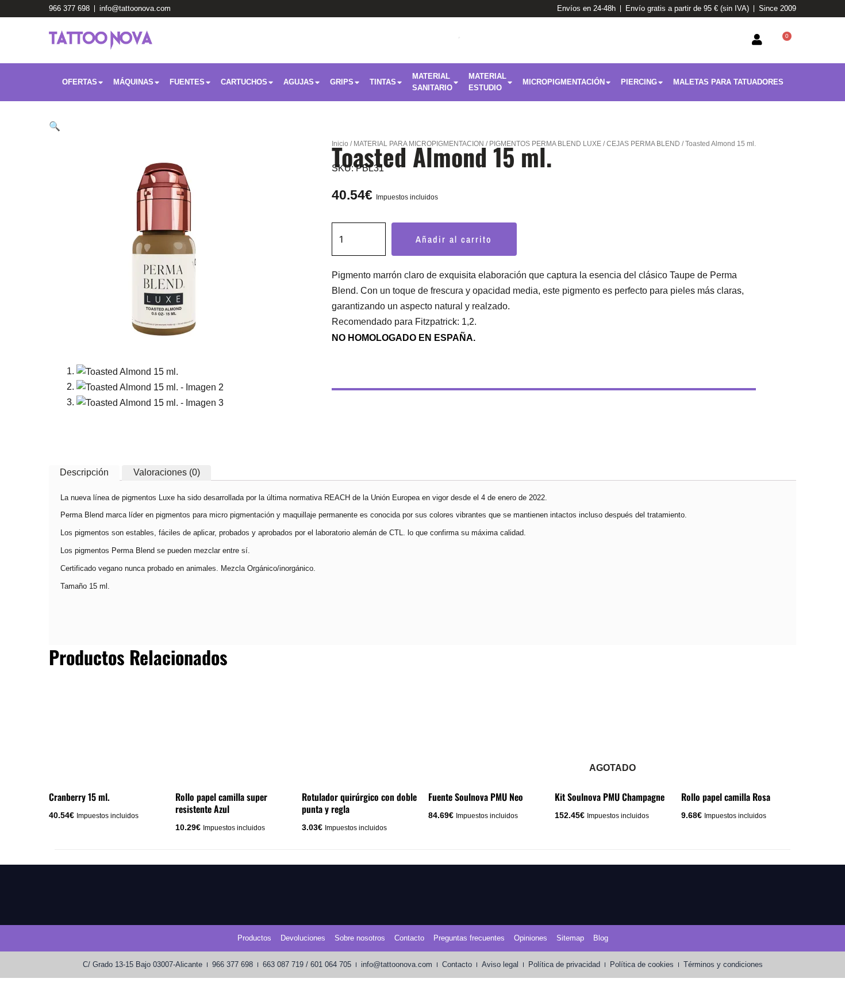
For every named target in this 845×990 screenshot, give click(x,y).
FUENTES (187, 82)
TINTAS (383, 82)
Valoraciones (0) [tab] (166, 472)
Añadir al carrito (454, 239)
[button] (54, 126)
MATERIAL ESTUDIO (487, 82)
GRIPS (342, 82)
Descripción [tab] (84, 472)
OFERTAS (79, 82)
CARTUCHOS (244, 82)
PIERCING (639, 82)
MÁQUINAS (133, 82)
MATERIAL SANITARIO (432, 82)
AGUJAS (298, 82)
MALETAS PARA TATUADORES (728, 82)
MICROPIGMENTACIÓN (564, 82)
